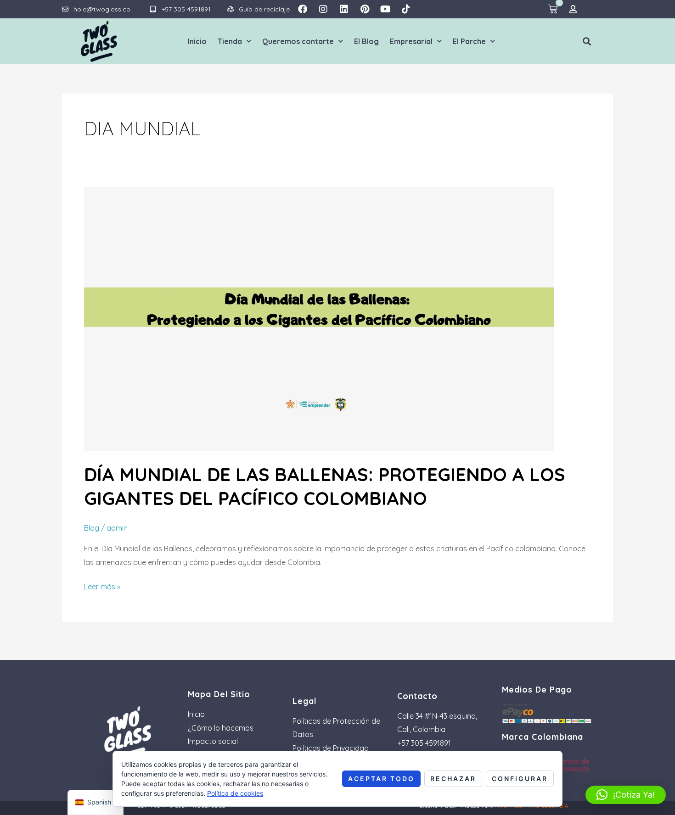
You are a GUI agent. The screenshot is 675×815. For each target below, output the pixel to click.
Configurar (520, 778)
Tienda (230, 41)
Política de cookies (235, 793)
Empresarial (411, 41)
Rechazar (453, 778)
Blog (91, 527)
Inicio (197, 41)
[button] (587, 41)
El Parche (469, 41)
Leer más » (102, 585)
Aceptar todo (381, 778)
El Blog (366, 41)
